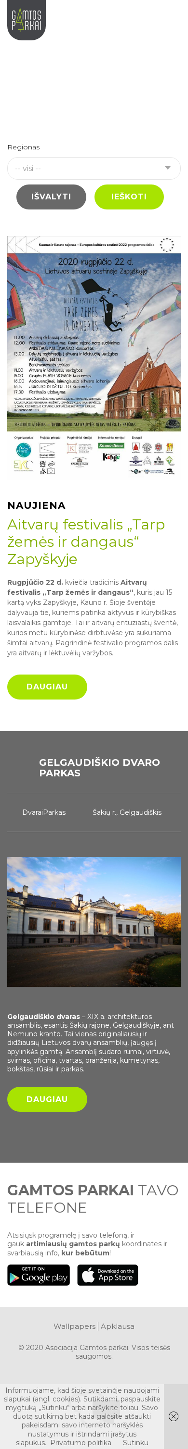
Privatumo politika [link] (80, 1442)
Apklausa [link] (117, 1326)
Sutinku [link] (135, 1442)
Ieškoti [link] (129, 196)
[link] (171, 18)
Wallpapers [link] (74, 1326)
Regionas (23, 147)
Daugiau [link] (47, 686)
